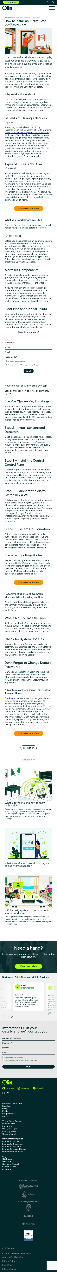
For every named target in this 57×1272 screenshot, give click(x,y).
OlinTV (5, 1108)
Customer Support (10, 1164)
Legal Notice (8, 1265)
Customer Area (9, 1166)
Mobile (5, 1111)
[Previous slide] (4, 1016)
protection (28, 747)
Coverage (6, 1169)
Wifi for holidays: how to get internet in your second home (27, 912)
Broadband (7, 1106)
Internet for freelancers (12, 1144)
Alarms (5, 1116)
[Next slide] (10, 1016)
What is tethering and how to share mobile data (25, 804)
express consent (15, 365)
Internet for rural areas (12, 1151)
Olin (6, 17)
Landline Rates (8, 1113)
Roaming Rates (9, 1131)
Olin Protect (11, 698)
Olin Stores (7, 1159)
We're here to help (28, 966)
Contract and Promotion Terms (16, 1253)
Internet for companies (12, 1138)
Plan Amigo (7, 1126)
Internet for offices (10, 1141)
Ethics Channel (9, 1269)
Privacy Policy (8, 1261)
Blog (9, 17)
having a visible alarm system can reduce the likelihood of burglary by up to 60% (27, 133)
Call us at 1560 (12, 2)
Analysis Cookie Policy (12, 1257)
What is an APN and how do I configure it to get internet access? (28, 864)
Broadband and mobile (12, 1103)
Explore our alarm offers (28, 208)
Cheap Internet (9, 1134)
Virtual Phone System (11, 1121)
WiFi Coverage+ (9, 1128)
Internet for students (11, 1146)
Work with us (8, 1161)
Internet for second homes (14, 1149)
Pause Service (8, 1123)
